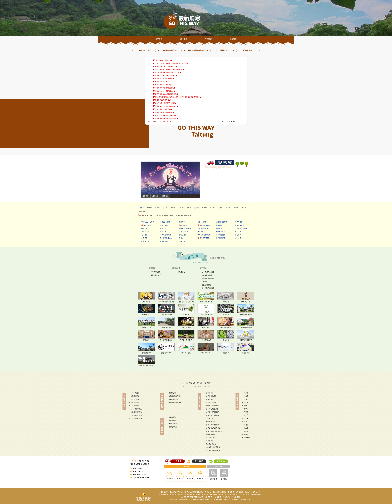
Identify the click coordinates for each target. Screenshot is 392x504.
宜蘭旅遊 (197, 497)
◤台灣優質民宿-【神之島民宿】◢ (165, 75)
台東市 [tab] (141, 208)
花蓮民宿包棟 (232, 494)
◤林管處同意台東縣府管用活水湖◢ (165, 106)
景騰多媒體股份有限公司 (178, 499)
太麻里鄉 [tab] (142, 212)
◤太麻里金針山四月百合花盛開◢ (164, 103)
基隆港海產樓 (155, 272)
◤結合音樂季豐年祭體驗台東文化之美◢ (167, 72)
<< (149, 121)
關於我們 (248, 492)
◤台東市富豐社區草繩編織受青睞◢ (165, 94)
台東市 (246, 393)
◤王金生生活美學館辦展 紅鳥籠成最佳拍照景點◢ (170, 63)
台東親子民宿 (163, 494)
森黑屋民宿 (147, 225)
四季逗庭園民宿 (165, 235)
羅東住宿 (205, 494)
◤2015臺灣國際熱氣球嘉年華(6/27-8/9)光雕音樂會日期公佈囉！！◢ (177, 97)
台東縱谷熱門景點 (136, 412)
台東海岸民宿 (135, 399)
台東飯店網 (209, 418)
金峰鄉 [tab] (181, 208)
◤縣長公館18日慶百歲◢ (162, 100)
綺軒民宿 (163, 231)
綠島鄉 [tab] (212, 208)
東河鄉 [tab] (204, 208)
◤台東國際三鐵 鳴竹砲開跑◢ (163, 78)
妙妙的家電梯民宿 (204, 235)
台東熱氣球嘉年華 (174, 396)
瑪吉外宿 (201, 231)
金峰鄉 (246, 409)
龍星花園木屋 (183, 231)
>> (172, 121)
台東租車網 (172, 417)
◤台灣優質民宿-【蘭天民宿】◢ (164, 91)
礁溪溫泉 (173, 494)
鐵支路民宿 (164, 241)
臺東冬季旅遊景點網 (174, 402)
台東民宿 (223, 492)
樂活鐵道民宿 (220, 238)
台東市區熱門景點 (136, 409)
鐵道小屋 (144, 228)
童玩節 (198, 494)
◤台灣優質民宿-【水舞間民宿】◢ (165, 66)
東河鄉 (246, 418)
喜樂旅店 (182, 238)
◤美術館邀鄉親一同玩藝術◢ (163, 85)
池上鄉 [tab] (228, 208)
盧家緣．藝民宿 (221, 222)
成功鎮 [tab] (220, 208)
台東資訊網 (172, 420)
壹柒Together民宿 (147, 222)
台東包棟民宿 (210, 421)
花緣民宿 (144, 235)
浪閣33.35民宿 (165, 222)
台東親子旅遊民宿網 (212, 405)
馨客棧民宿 (183, 235)
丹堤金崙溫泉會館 (208, 278)
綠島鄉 (246, 421)
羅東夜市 (181, 494)
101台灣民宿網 (211, 437)
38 (161, 121)
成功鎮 (246, 425)
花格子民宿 (164, 225)
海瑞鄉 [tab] (244, 208)
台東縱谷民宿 (135, 396)
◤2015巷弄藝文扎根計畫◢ (162, 60)
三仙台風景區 (135, 405)
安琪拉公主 (239, 238)
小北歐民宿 (145, 241)
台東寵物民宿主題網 (212, 412)
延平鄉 (246, 415)
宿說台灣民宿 (210, 434)
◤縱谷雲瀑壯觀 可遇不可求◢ (163, 112)
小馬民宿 (144, 238)
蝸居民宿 (184, 225)
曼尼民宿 (238, 231)
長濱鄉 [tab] (157, 208)
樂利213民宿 (202, 222)
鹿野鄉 (246, 405)
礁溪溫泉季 (239, 492)
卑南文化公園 (144, 51)
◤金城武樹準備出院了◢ (161, 81)
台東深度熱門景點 (136, 418)
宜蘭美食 (231, 492)
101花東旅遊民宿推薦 (213, 450)
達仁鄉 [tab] (165, 208)
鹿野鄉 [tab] (173, 208)
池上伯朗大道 (222, 51)
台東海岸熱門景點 (136, 415)
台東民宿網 (209, 393)
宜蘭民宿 (173, 492)
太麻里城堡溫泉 (207, 275)
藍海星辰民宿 (204, 238)
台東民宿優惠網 (173, 399)
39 (164, 121)
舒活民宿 (163, 228)
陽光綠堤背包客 (203, 228)
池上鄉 (246, 428)
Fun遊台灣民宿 (211, 444)
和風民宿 (219, 228)
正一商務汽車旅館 (241, 228)
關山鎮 (246, 431)
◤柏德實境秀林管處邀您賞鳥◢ (164, 88)
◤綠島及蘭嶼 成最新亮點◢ (162, 109)
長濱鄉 (246, 399)
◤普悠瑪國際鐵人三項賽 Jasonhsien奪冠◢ (168, 69)
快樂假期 (219, 225)
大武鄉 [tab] (149, 208)
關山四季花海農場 (196, 51)
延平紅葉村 (248, 51)
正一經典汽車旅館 (166, 238)
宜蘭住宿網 (164, 492)
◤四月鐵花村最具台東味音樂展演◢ (165, 118)
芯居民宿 (182, 241)
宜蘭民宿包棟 (222, 494)
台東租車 (255, 492)
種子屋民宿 (239, 222)
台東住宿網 (209, 399)
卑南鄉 (246, 412)
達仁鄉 (246, 402)
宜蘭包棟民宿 (189, 494)
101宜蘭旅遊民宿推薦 (213, 447)
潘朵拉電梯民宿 (205, 225)
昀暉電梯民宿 (239, 225)
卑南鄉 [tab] (189, 208)
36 (154, 121)
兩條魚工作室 (180, 272)
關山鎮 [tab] (236, 208)
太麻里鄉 (247, 437)
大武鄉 (246, 396)
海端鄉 (246, 434)
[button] (145, 178)
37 (157, 121)
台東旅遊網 (172, 393)
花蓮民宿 (180, 492)
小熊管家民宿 (220, 235)
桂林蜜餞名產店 (156, 275)
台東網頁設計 (172, 427)
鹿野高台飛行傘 (170, 51)
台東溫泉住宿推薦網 (212, 425)
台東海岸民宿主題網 (212, 415)
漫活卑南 (182, 222)
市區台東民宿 (135, 402)
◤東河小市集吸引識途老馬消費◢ (164, 115)
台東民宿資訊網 (173, 423)
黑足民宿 (238, 235)
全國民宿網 (209, 441)
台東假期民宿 (220, 231)
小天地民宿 (145, 231)
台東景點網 (227, 497)
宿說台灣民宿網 (206, 497)
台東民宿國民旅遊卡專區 (214, 431)
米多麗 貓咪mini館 (185, 228)
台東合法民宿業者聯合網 (214, 428)
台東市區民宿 (135, 393)
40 (167, 121)
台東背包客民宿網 (212, 409)
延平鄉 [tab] (196, 208)
